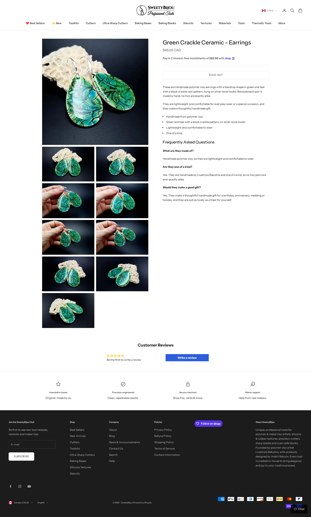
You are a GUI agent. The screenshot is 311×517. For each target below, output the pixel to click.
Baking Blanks (167, 23)
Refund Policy (163, 436)
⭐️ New (57, 23)
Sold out (216, 75)
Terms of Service (164, 448)
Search (113, 455)
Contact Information (167, 455)
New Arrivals (78, 436)
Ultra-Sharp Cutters (115, 23)
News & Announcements (124, 442)
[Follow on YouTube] (29, 486)
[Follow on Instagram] (20, 486)
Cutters (91, 23)
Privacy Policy (163, 429)
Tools (241, 23)
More (281, 23)
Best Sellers (77, 429)
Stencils (188, 23)
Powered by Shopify (142, 502)
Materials (225, 23)
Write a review (187, 357)
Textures (206, 23)
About (113, 429)
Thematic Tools (261, 23)
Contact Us (116, 448)
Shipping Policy (164, 442)
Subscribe (21, 456)
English (41, 502)
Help (112, 461)
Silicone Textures (80, 467)
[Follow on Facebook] (10, 486)
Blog (112, 436)
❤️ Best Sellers (35, 23)
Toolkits (74, 23)
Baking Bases (143, 23)
